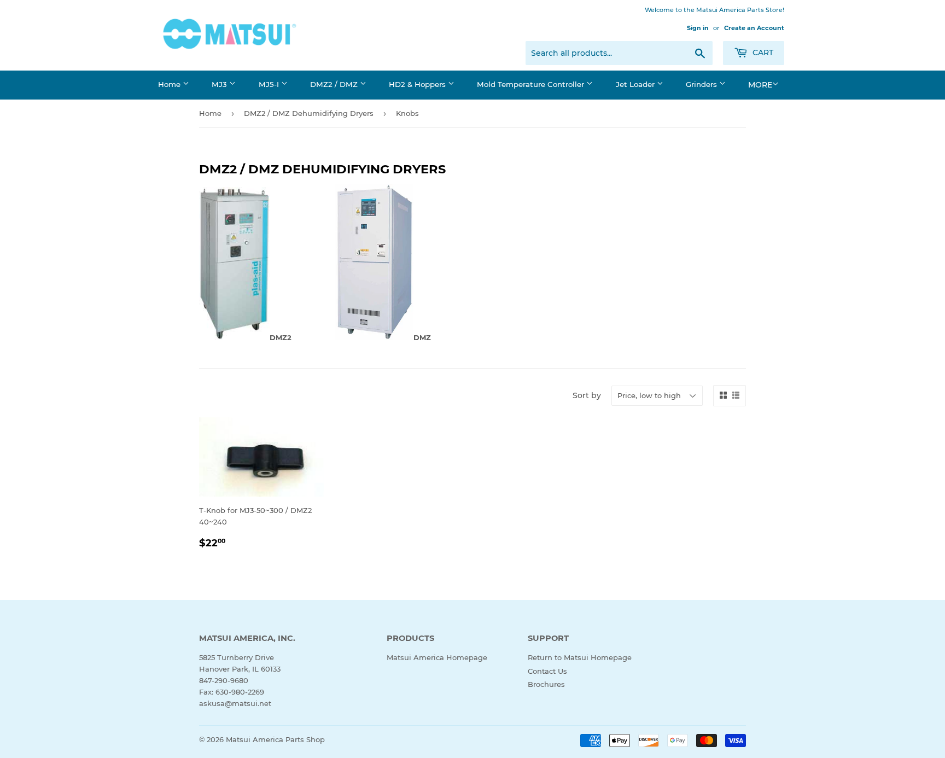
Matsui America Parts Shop (275, 739)
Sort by (587, 395)
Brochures (546, 684)
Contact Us (547, 671)
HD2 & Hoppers (418, 84)
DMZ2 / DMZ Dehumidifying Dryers (309, 113)
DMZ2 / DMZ (335, 84)
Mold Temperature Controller (531, 84)
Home (170, 84)
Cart (761, 52)
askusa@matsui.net (235, 703)
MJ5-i (270, 84)
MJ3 (220, 84)
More (760, 85)
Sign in (698, 28)
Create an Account (754, 28)
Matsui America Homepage (437, 657)
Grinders (702, 84)
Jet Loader (636, 84)
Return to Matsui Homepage (580, 657)
